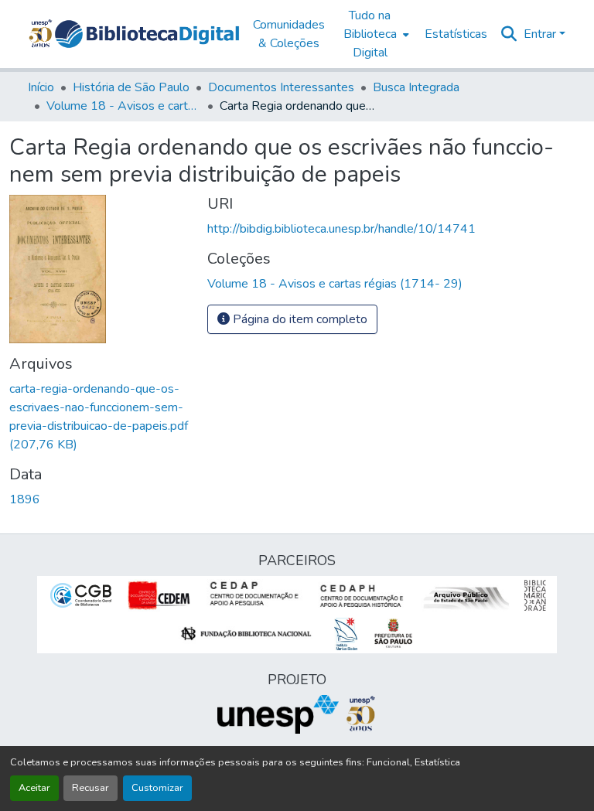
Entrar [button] (541, 34)
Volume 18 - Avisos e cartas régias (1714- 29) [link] (123, 105)
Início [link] (41, 87)
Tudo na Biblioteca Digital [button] (370, 34)
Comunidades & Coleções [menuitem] (289, 34)
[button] (147, 34)
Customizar (157, 788)
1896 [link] (24, 499)
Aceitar (34, 788)
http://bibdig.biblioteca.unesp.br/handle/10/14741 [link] (341, 228)
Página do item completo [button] (298, 319)
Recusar (90, 788)
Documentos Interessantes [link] (281, 87)
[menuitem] (374, 34)
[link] (99, 417)
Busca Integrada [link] (416, 87)
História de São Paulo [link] (131, 87)
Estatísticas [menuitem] (456, 34)
